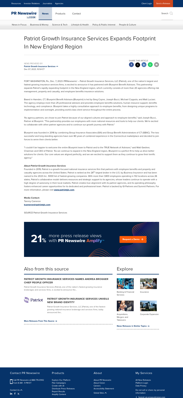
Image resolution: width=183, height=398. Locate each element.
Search (164, 13)
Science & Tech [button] (59, 24)
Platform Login (142, 382)
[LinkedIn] (11, 393)
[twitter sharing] (137, 65)
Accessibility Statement (104, 388)
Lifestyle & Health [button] (80, 24)
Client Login (147, 3)
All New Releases (143, 380)
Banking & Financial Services (125, 293)
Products (60, 13)
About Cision (99, 382)
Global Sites (99, 393)
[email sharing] (156, 65)
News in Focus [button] (19, 24)
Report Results (58, 391)
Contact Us (15, 390)
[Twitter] (18, 393)
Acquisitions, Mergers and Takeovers (122, 317)
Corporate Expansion (149, 314)
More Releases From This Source (39, 321)
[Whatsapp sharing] (150, 65)
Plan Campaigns (59, 382)
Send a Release (163, 3)
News (45, 13)
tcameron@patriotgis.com (37, 204)
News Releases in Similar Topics (132, 326)
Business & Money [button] (39, 24)
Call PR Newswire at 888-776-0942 (28, 380)
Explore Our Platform (61, 380)
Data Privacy (141, 385)
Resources (16, 3)
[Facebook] (15, 393)
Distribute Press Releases (63, 388)
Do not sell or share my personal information (150, 391)
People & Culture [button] (127, 24)
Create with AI (58, 385)
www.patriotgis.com (64, 189)
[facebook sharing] (131, 65)
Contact (76, 13)
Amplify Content (59, 394)
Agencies (59, 3)
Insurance (144, 291)
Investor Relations (32, 3)
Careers (97, 385)
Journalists (47, 3)
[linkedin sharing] (144, 65)
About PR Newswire (102, 380)
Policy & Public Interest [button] (104, 24)
